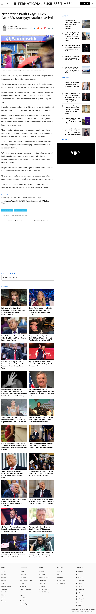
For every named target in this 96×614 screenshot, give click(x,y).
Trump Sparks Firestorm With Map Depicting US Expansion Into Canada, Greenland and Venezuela (41, 445)
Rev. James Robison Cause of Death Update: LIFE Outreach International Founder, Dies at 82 (40, 529)
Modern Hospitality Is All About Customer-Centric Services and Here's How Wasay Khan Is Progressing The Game (72, 97)
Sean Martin (14, 26)
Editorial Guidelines (41, 221)
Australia (59, 571)
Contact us (42, 574)
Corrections (42, 586)
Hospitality (23, 574)
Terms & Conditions (44, 577)
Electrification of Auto (26, 580)
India (58, 574)
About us (41, 571)
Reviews (3, 601)
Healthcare (23, 577)
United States (61, 583)
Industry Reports (24, 604)
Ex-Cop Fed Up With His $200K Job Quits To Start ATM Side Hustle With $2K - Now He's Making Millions (72, 36)
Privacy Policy (43, 580)
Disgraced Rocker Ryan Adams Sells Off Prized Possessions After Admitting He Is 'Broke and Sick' (41, 338)
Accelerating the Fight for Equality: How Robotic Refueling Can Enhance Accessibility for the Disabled (72, 109)
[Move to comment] (52, 28)
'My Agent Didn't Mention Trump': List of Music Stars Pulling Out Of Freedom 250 (40, 364)
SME (2, 583)
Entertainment (5, 592)
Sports (3, 598)
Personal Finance (6, 586)
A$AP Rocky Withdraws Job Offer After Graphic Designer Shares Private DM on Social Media (41, 420)
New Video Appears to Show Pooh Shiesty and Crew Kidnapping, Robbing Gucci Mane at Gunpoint (41, 555)
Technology (4, 589)
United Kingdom (61, 580)
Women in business (25, 592)
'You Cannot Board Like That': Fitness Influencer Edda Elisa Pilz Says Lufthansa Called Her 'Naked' (13, 420)
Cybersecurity (24, 586)
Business (3, 580)
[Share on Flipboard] (42, 28)
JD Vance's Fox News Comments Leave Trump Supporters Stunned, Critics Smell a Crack (13, 529)
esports (22, 595)
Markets (3, 577)
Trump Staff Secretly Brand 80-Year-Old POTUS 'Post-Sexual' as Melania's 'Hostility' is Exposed (13, 555)
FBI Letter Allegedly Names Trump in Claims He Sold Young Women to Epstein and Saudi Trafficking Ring (41, 501)
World (2, 571)
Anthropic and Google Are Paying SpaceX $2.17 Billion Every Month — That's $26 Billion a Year (41, 473)
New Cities (23, 598)
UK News (3, 574)
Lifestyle (3, 595)
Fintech (22, 601)
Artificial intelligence (25, 589)
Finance (22, 583)
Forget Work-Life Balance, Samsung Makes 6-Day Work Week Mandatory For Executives (72, 24)
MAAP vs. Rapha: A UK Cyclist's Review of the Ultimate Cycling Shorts (72, 84)
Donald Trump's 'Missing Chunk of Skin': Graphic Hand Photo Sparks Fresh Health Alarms (13, 338)
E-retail (22, 571)
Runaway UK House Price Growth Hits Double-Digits (22, 198)
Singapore (60, 577)
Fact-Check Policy (44, 592)
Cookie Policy (42, 583)
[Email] (49, 28)
